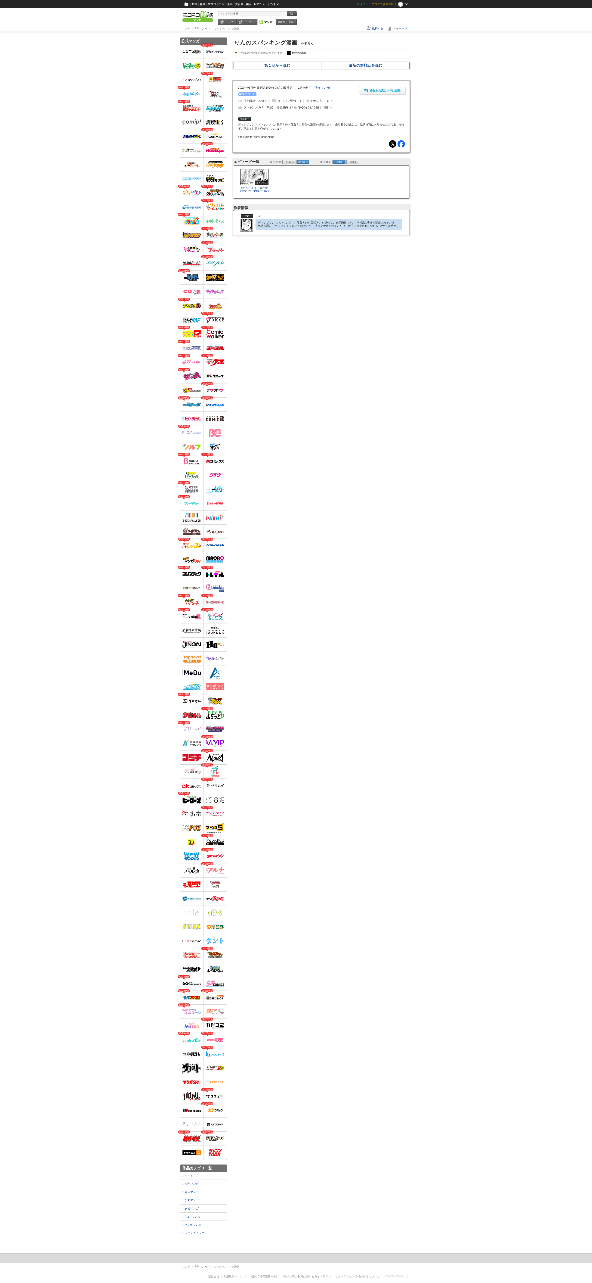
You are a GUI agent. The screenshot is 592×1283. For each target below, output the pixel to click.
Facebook (401, 144)
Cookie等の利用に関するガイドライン (307, 1276)
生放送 (212, 4)
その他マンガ (193, 1224)
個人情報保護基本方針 (265, 1276)
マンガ (268, 22)
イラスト (248, 22)
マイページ (400, 28)
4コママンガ (192, 1216)
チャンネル (226, 4)
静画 (202, 4)
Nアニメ (259, 4)
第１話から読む (277, 65)
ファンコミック (194, 1233)
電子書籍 (288, 22)
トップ (229, 22)
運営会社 (213, 1276)
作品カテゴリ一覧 (197, 1168)
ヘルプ (243, 1276)
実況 (249, 4)
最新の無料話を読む (365, 65)
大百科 (239, 4)
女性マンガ (192, 1208)
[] (322, 87)
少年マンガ (192, 1183)
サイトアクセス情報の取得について (357, 1276)
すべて (189, 1175)
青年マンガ (192, 1192)
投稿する (377, 28)
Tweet (392, 144)
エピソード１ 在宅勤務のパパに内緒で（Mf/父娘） (254, 191)
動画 (194, 4)
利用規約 (228, 1276)
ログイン (362, 4)
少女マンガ (192, 1200)
